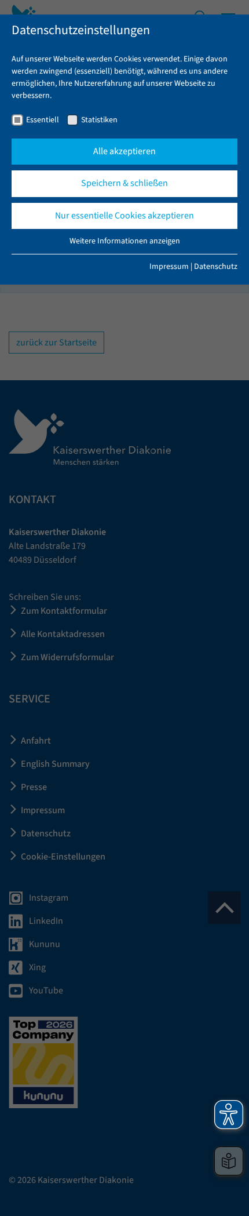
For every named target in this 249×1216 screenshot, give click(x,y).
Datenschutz (215, 266)
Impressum (169, 266)
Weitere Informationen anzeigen (124, 241)
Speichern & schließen (124, 183)
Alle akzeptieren (124, 151)
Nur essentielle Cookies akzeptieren (124, 215)
